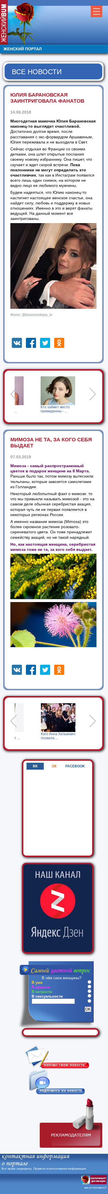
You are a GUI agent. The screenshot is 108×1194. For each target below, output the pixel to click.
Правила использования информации (59, 1168)
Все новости (37, 72)
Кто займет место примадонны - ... (30, 409)
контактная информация (35, 1156)
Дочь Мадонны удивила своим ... (63, 736)
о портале (14, 1163)
